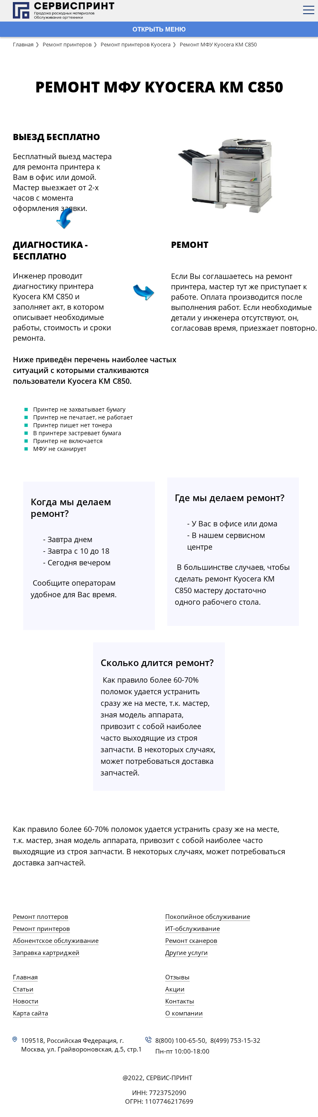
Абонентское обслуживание (56, 940)
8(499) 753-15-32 (235, 1040)
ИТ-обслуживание (192, 928)
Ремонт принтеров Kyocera (136, 44)
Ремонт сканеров (191, 940)
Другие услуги (186, 952)
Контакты (179, 1001)
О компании (184, 1013)
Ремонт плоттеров (40, 916)
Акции (175, 989)
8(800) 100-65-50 (180, 1040)
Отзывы (177, 977)
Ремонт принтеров (67, 44)
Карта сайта (30, 1013)
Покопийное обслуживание (207, 916)
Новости (26, 1001)
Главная (23, 44)
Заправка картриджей (46, 952)
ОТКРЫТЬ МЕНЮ (159, 29)
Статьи (23, 989)
